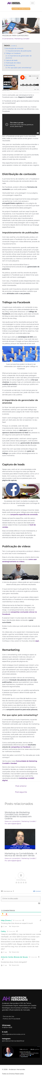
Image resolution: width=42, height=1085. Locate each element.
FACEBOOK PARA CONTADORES (31, 92)
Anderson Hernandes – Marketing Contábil (12, 92)
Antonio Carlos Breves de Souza (14, 957)
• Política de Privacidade (11, 1019)
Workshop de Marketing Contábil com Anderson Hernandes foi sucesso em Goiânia (18, 815)
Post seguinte (21, 792)
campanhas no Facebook (21, 747)
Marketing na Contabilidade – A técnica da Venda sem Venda (21, 854)
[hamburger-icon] (32, 3)
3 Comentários (7, 39)
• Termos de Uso (8, 1016)
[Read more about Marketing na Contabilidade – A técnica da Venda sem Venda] (20, 839)
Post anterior (21, 786)
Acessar (38, 891)
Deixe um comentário (12, 821)
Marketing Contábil (22, 39)
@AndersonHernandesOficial (13, 1041)
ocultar (13, 45)
